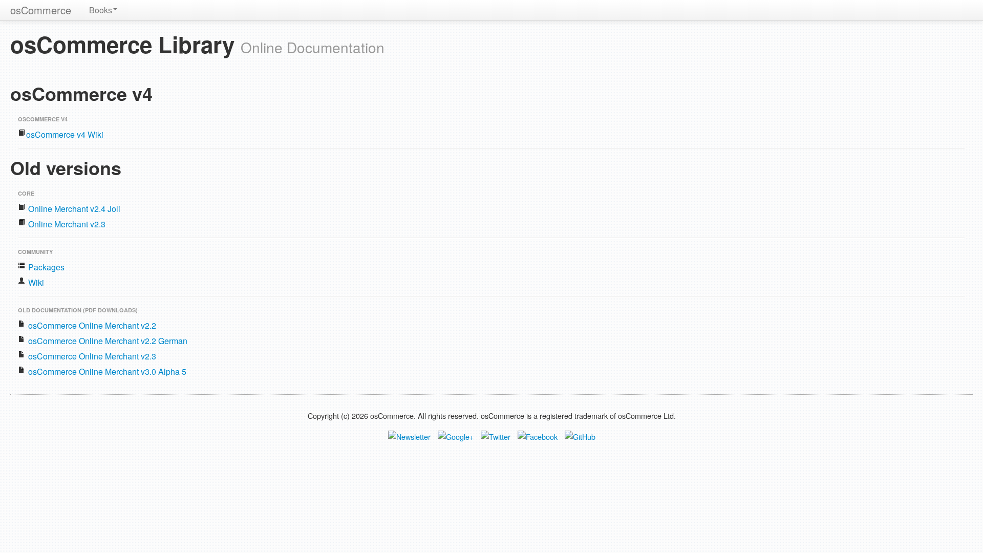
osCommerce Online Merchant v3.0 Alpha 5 (106, 371)
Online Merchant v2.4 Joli (73, 209)
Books (100, 10)
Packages (45, 267)
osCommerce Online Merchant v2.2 (91, 325)
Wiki (35, 282)
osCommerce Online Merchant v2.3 (91, 356)
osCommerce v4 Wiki (64, 134)
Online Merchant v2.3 (65, 224)
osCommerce (40, 10)
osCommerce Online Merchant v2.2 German (106, 341)
